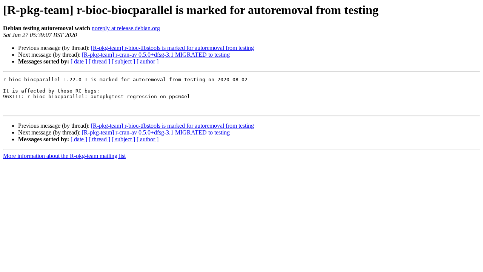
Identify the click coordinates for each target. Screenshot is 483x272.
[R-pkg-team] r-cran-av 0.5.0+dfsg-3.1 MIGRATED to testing (156, 54)
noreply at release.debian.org (126, 28)
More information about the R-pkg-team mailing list (64, 156)
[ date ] (79, 61)
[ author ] (147, 61)
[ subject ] (123, 61)
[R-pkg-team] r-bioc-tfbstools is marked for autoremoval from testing (172, 48)
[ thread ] (99, 61)
